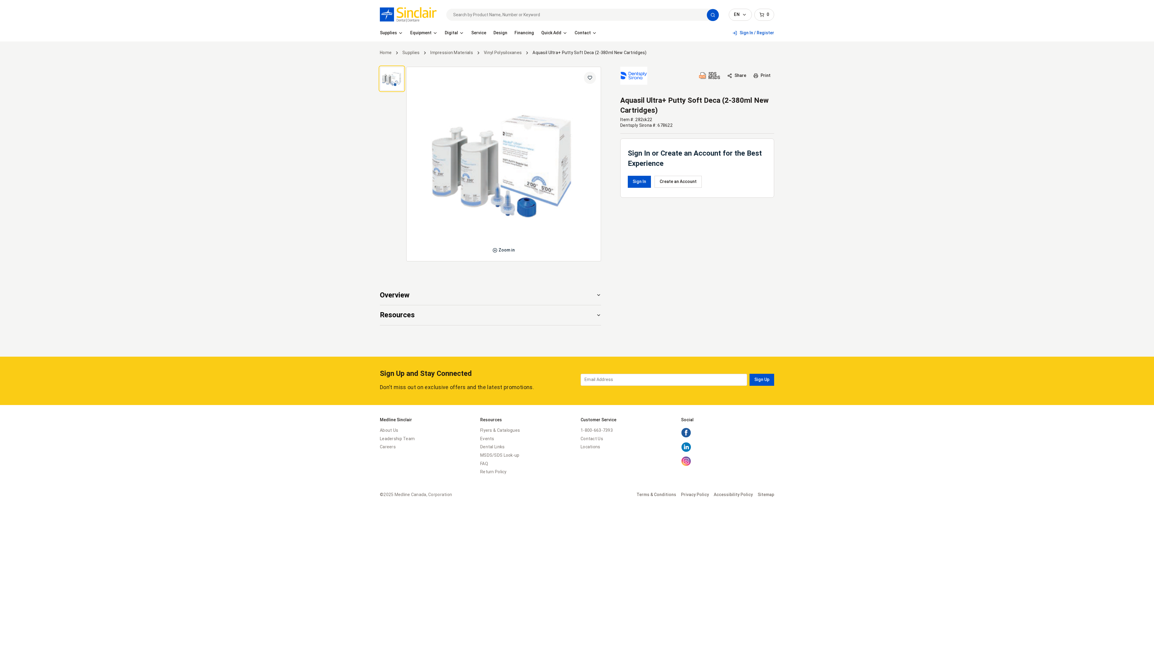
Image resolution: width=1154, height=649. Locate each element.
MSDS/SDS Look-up (499, 455)
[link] (408, 14)
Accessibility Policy (733, 494)
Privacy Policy (695, 494)
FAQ (484, 463)
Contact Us (592, 438)
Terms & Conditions (656, 494)
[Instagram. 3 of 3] (686, 464)
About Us (389, 430)
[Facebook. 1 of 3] (686, 436)
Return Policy (493, 471)
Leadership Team (397, 438)
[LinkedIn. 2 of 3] (686, 450)
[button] (713, 15)
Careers (388, 446)
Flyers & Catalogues (500, 430)
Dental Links (492, 446)
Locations (590, 446)
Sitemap (766, 494)
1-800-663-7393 (597, 430)
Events (487, 438)
